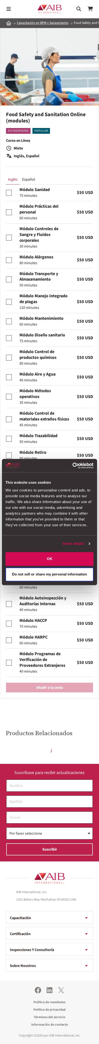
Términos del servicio (49, 1017)
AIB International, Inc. (64, 1035)
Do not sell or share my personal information (49, 574)
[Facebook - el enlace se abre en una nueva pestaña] (38, 990)
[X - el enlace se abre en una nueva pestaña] (61, 990)
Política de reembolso (49, 1002)
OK (49, 559)
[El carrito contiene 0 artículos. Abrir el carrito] (90, 9)
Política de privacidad (49, 1009)
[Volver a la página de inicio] (49, 878)
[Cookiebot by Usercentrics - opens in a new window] (72, 465)
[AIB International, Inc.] (49, 9)
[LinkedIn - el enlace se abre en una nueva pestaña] (49, 990)
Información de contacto (49, 1024)
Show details (73, 543)
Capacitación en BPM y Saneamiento (42, 23)
